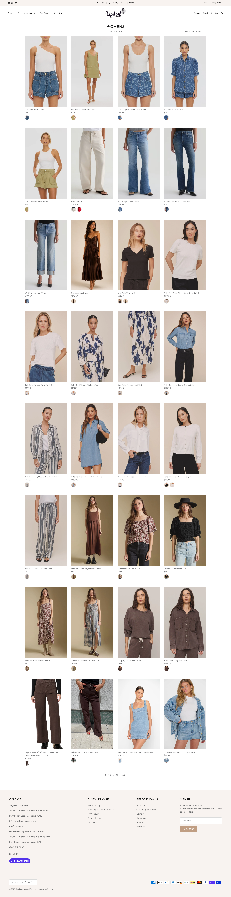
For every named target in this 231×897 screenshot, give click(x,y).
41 (117, 775)
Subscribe (189, 829)
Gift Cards (92, 822)
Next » (123, 775)
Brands (139, 822)
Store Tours (141, 826)
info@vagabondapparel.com (22, 821)
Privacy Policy (94, 818)
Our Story (44, 13)
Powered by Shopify (45, 889)
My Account (93, 814)
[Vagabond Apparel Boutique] (115, 13)
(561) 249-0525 (16, 826)
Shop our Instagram (26, 13)
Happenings (142, 818)
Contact (140, 814)
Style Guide (59, 13)
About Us (140, 805)
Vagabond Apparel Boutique (26, 889)
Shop (10, 13)
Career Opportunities (146, 809)
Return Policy (94, 805)
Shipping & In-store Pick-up (101, 809)
